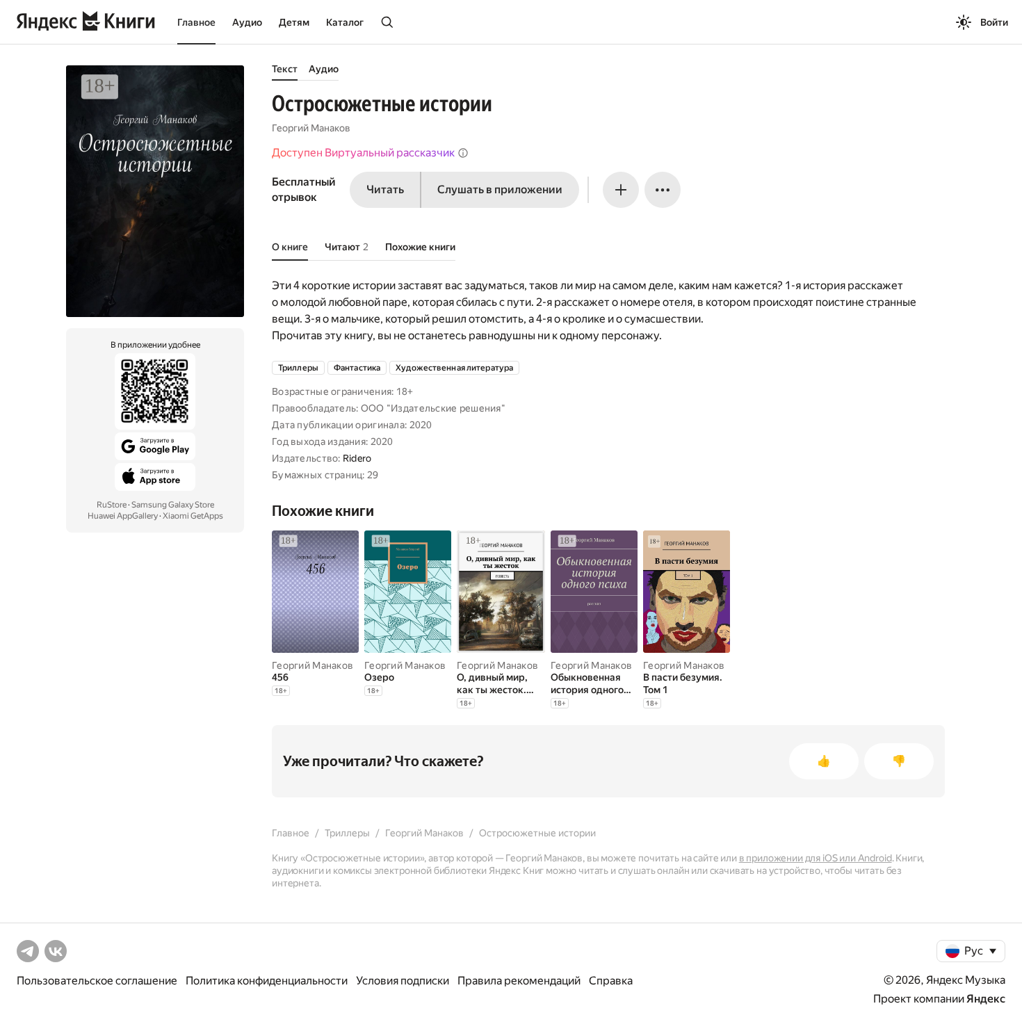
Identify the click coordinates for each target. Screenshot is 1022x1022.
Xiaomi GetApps (193, 516)
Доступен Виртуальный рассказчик (363, 152)
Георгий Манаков (311, 127)
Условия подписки (402, 980)
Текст (285, 68)
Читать (385, 189)
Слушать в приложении (499, 189)
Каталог (345, 22)
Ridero (357, 458)
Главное (196, 22)
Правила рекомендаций (519, 980)
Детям (294, 22)
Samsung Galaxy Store (172, 505)
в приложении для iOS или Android (815, 857)
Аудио (247, 22)
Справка (611, 980)
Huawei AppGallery (123, 516)
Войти (994, 22)
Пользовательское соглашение (97, 980)
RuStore (112, 505)
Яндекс (985, 998)
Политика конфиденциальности (267, 980)
